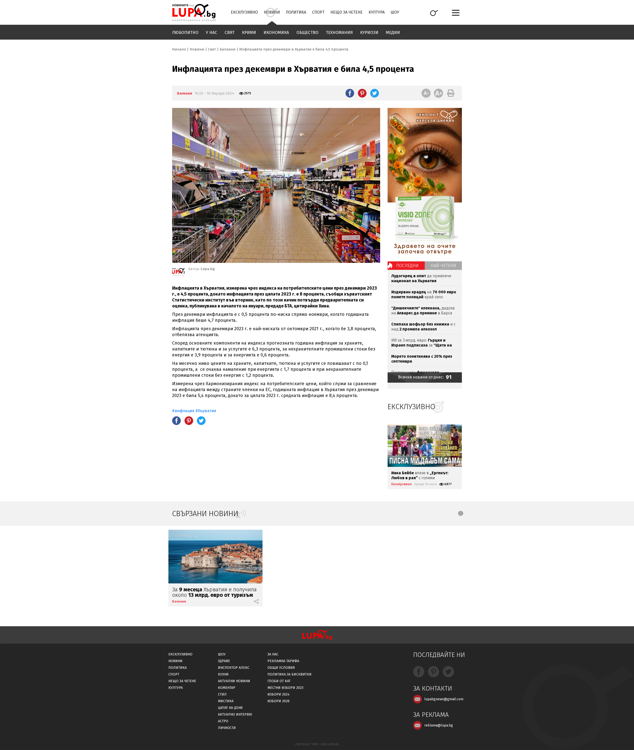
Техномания (339, 32)
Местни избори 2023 (285, 688)
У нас (211, 32)
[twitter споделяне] (374, 93)
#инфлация (183, 410)
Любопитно (185, 32)
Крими (249, 32)
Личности (227, 728)
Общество (307, 32)
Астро (223, 721)
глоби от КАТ (279, 681)
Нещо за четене (346, 12)
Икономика (276, 32)
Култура (377, 12)
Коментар (226, 688)
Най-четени (443, 265)
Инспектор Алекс (233, 668)
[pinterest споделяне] (362, 93)
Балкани (228, 49)
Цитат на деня (230, 708)
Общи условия (281, 668)
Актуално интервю (235, 714)
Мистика (226, 701)
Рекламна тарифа (283, 661)
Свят (230, 32)
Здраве (224, 661)
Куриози (369, 32)
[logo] (193, 13)
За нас (272, 654)
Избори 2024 (278, 694)
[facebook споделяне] (349, 93)
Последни (407, 265)
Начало (179, 49)
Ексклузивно (244, 12)
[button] (460, 513)
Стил (222, 694)
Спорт (318, 12)
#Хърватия (205, 410)
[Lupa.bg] (178, 273)
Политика (296, 12)
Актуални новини (234, 681)
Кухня (223, 674)
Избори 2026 (278, 701)
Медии (393, 32)
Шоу (395, 12)
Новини (272, 12)
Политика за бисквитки (289, 674)
